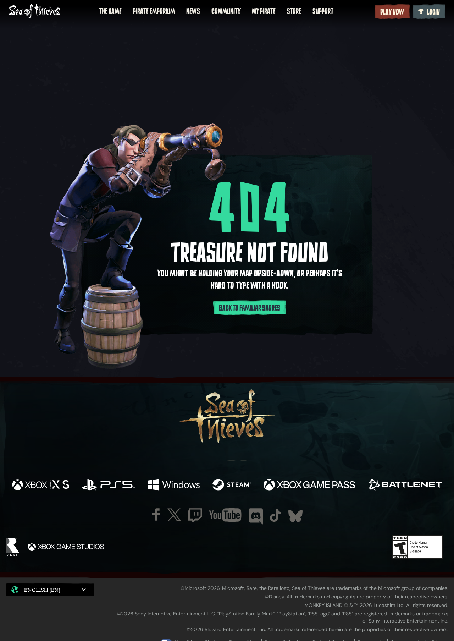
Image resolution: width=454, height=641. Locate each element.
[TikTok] (275, 515)
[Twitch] (195, 515)
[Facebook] (156, 514)
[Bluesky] (295, 516)
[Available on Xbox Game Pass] (309, 485)
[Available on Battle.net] (405, 485)
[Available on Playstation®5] (108, 485)
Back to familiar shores (249, 308)
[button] (50, 589)
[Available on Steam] (231, 485)
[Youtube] (225, 515)
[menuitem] (110, 11)
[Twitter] (174, 515)
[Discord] (256, 516)
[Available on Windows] (173, 485)
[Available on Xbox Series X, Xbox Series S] (40, 485)
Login (433, 12)
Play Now (392, 12)
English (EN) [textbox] (42, 589)
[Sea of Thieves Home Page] (36, 11)
